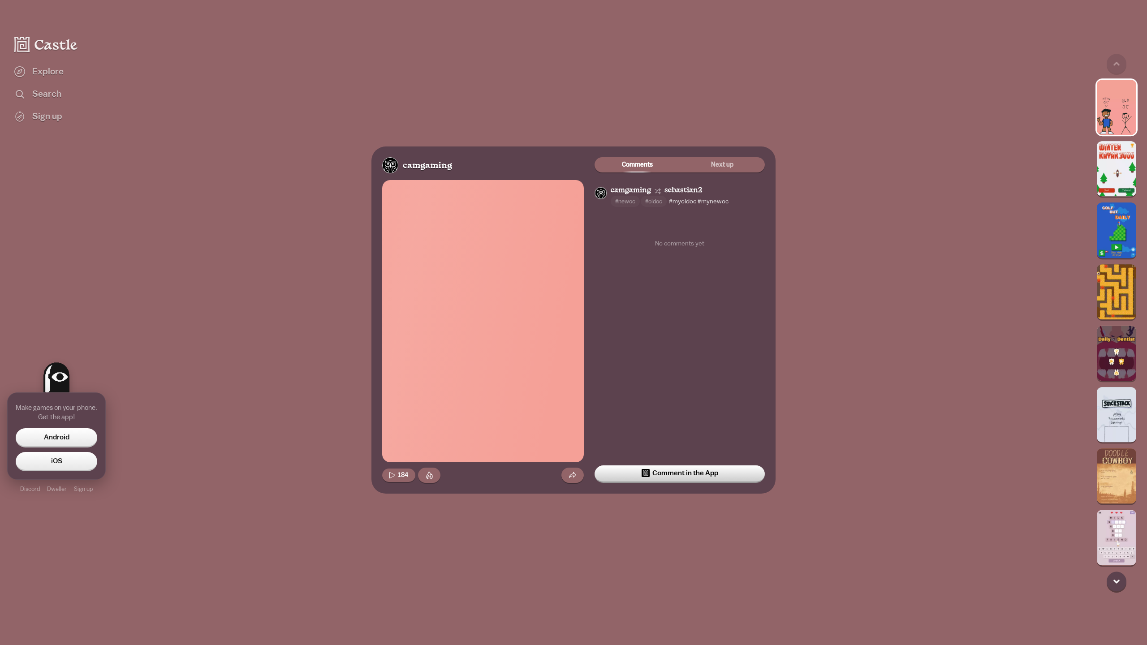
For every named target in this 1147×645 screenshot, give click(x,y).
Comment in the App (685, 473)
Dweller (57, 489)
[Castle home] (46, 44)
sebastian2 (683, 190)
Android (56, 437)
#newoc (625, 201)
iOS (56, 460)
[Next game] (1116, 581)
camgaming (427, 166)
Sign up (83, 489)
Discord (30, 489)
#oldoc (653, 201)
